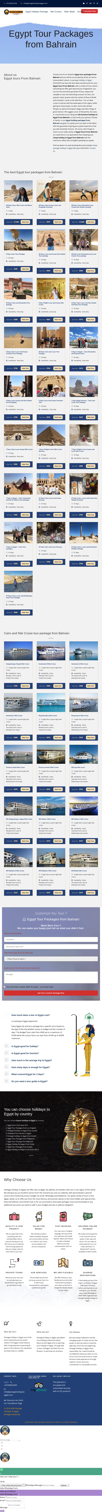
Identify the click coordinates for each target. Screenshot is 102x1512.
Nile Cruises (56, 12)
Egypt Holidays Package (37, 12)
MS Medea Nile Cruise (79, 871)
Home (20, 12)
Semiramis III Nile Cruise (47, 664)
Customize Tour (89, 11)
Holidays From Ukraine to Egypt (19, 1133)
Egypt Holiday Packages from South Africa (23, 1149)
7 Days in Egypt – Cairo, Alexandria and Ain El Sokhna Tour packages (18, 499)
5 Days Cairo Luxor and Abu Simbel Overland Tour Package (83, 304)
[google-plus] (90, 3)
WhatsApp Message (34, 1485)
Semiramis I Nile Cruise (14, 715)
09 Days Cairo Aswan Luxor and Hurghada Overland (50, 206)
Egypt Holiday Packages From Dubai (20, 1144)
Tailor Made (69, 12)
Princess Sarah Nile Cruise (15, 767)
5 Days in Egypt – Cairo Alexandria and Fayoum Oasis (83, 352)
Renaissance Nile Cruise (79, 715)
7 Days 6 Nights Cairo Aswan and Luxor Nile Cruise (83, 450)
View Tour (25, 222)
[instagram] (97, 3)
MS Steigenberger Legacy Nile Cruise (19, 819)
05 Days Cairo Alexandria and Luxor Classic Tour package (83, 255)
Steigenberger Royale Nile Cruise (17, 664)
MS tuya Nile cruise (78, 767)
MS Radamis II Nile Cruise (15, 871)
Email (3, 1500)
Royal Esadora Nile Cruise (48, 715)
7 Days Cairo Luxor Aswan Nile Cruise (19, 449)
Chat (2, 1511)
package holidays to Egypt (82, 80)
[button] (51, 1488)
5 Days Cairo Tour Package (15, 254)
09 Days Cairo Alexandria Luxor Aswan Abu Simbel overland (82, 206)
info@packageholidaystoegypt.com (35, 3)
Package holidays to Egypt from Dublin (21, 1136)
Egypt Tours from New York (17, 1125)
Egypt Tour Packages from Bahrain (20, 1141)
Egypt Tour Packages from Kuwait (19, 1147)
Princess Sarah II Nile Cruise (49, 767)
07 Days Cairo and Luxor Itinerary (50, 547)
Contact (80, 12)
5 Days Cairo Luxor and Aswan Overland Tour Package (16, 352)
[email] (83, 3)
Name (3, 1497)
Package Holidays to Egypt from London (22, 1131)
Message (4, 1507)
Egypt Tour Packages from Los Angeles (21, 1128)
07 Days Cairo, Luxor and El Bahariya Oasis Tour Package (19, 596)
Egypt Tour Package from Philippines (21, 1139)
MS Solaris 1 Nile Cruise (79, 819)
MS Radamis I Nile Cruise (47, 871)
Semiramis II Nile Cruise (79, 664)
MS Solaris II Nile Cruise (47, 819)
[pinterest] (94, 3)
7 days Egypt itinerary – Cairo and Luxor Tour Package (83, 401)
